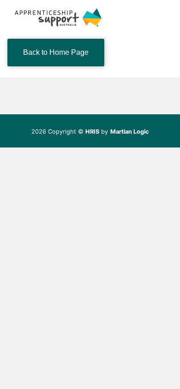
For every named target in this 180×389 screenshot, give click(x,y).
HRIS (92, 131)
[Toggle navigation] (160, 17)
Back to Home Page (56, 52)
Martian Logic (129, 131)
